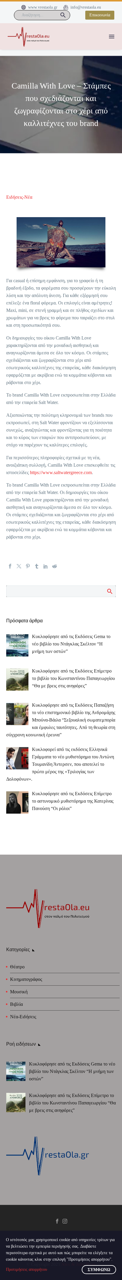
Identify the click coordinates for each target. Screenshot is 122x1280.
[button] (63, 15)
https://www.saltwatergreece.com (61, 472)
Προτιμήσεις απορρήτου (26, 1269)
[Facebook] (10, 566)
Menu (111, 36)
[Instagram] (64, 1221)
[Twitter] (19, 566)
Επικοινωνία (99, 15)
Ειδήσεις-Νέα (19, 197)
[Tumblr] (36, 566)
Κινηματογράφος (26, 979)
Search (109, 591)
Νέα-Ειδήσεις (23, 1016)
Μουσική (19, 991)
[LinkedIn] (45, 566)
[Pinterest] (27, 566)
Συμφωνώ (99, 1270)
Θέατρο (17, 966)
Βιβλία (16, 1004)
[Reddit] (54, 566)
